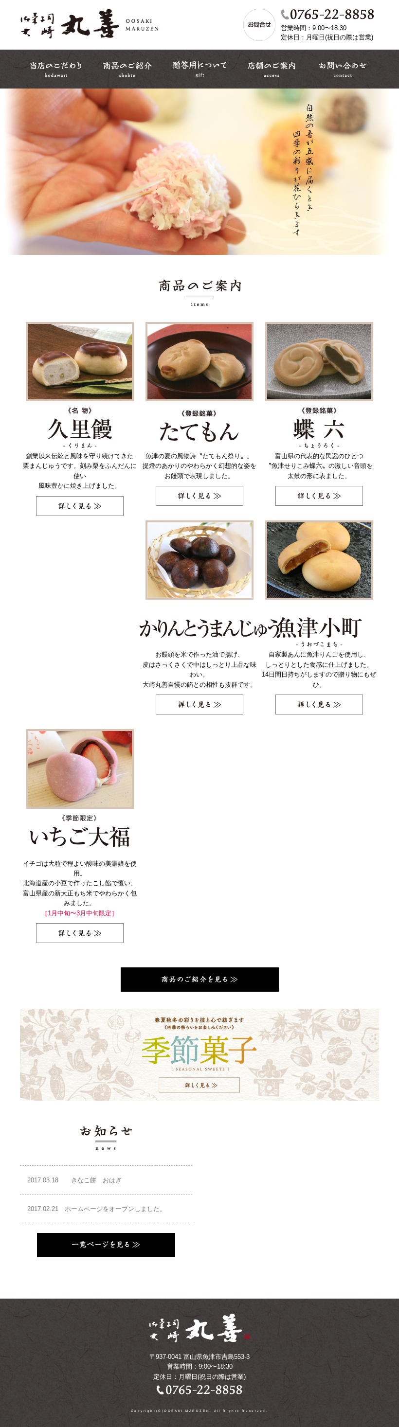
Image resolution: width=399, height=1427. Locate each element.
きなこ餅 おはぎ (77, 1180)
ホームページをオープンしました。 (96, 1209)
